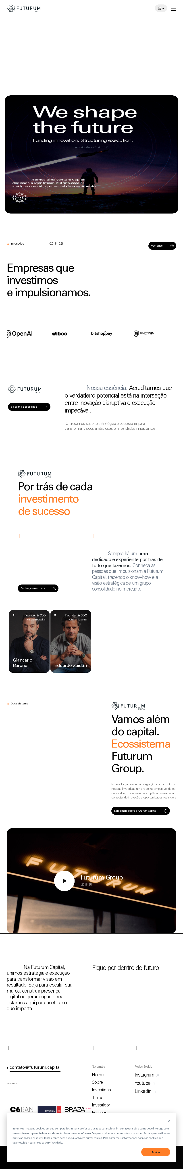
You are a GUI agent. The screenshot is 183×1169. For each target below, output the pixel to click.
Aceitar (156, 1152)
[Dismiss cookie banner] (169, 1121)
